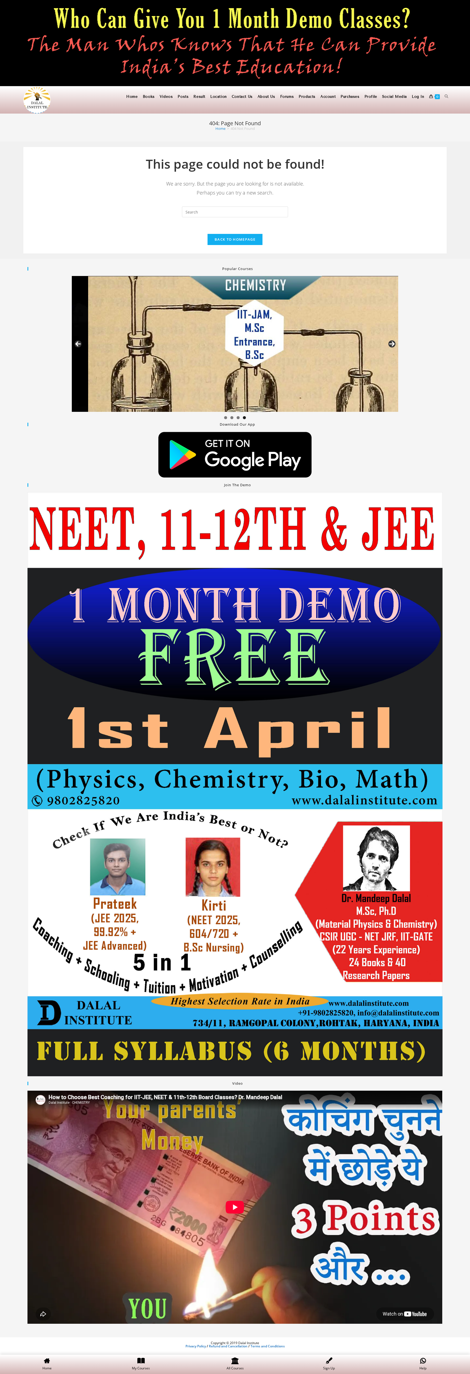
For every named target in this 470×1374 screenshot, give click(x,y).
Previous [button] (78, 343)
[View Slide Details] (235, 344)
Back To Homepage (235, 239)
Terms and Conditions (268, 1346)
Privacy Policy (195, 1346)
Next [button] (391, 343)
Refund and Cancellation (228, 1346)
